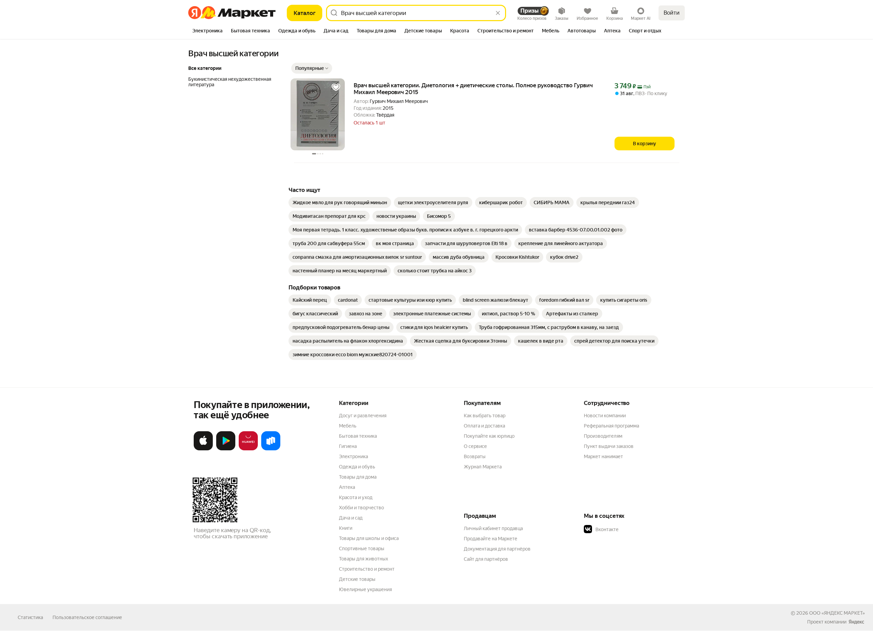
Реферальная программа (611, 426)
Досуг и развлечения (362, 415)
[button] (311, 68)
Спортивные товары (361, 548)
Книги (345, 528)
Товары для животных (363, 558)
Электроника (353, 456)
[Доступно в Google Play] (225, 449)
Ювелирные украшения (365, 589)
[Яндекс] (856, 622)
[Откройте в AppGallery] (248, 449)
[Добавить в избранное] (336, 87)
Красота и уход (355, 497)
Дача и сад (350, 518)
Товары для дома (357, 477)
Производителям (603, 436)
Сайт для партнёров (486, 559)
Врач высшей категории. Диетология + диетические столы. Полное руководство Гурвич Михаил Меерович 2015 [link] (473, 88)
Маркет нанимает (603, 456)
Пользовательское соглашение (87, 617)
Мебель (347, 426)
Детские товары (357, 579)
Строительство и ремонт (367, 569)
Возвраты (475, 456)
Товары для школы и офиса (369, 538)
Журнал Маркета (483, 466)
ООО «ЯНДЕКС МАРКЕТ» (837, 613)
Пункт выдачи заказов (609, 446)
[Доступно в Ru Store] (270, 449)
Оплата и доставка (484, 426)
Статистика (30, 617)
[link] (339, 202)
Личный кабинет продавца (493, 528)
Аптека (347, 487)
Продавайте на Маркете (490, 538)
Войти (672, 13)
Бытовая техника (358, 436)
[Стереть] (498, 13)
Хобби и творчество (361, 507)
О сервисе (475, 446)
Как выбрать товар (484, 415)
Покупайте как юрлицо (489, 436)
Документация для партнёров (497, 549)
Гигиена (348, 446)
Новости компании (605, 415)
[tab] (207, 31)
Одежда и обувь (357, 466)
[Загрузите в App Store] (203, 449)
